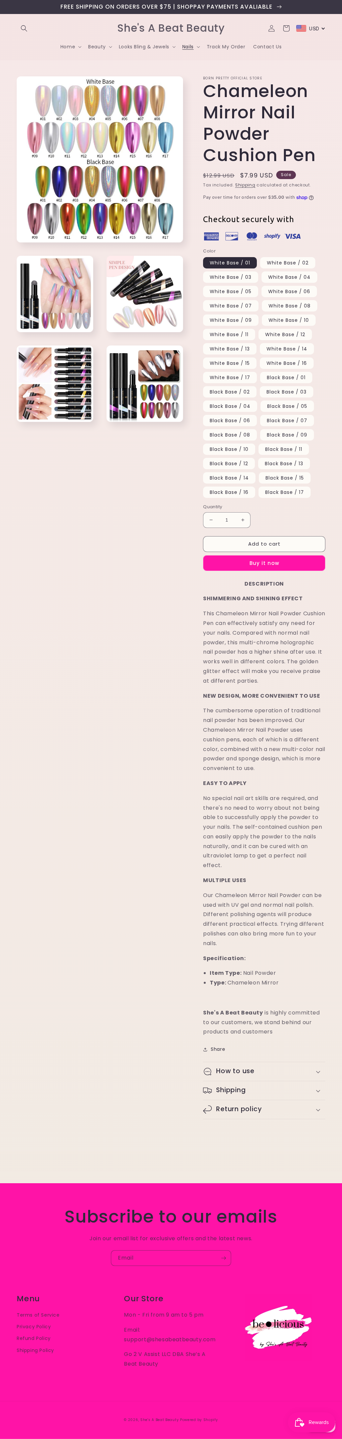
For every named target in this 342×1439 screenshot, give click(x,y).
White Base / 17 (230, 377)
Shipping (245, 185)
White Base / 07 (231, 305)
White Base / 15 (230, 363)
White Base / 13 (230, 348)
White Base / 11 (229, 334)
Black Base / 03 (287, 392)
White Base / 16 (287, 363)
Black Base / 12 (229, 463)
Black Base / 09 (287, 435)
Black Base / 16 (229, 492)
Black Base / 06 (230, 420)
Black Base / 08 (230, 435)
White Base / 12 (285, 334)
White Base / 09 (231, 320)
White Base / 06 (289, 291)
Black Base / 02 (230, 392)
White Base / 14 (287, 348)
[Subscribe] (223, 1258)
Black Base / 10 (229, 449)
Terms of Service (38, 1315)
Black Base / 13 (284, 463)
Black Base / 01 (286, 377)
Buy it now (264, 563)
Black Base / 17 (284, 492)
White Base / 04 (289, 277)
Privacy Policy (34, 1326)
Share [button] (218, 1049)
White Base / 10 (289, 320)
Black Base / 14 (229, 478)
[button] (24, 28)
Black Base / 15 (285, 478)
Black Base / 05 (287, 406)
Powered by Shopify (199, 1419)
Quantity (212, 507)
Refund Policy (34, 1338)
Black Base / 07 (287, 420)
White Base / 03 (230, 277)
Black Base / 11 (283, 449)
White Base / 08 (290, 305)
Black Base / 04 (230, 406)
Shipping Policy (35, 1350)
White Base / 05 (230, 291)
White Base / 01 (230, 262)
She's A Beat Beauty (159, 1419)
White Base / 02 (288, 262)
